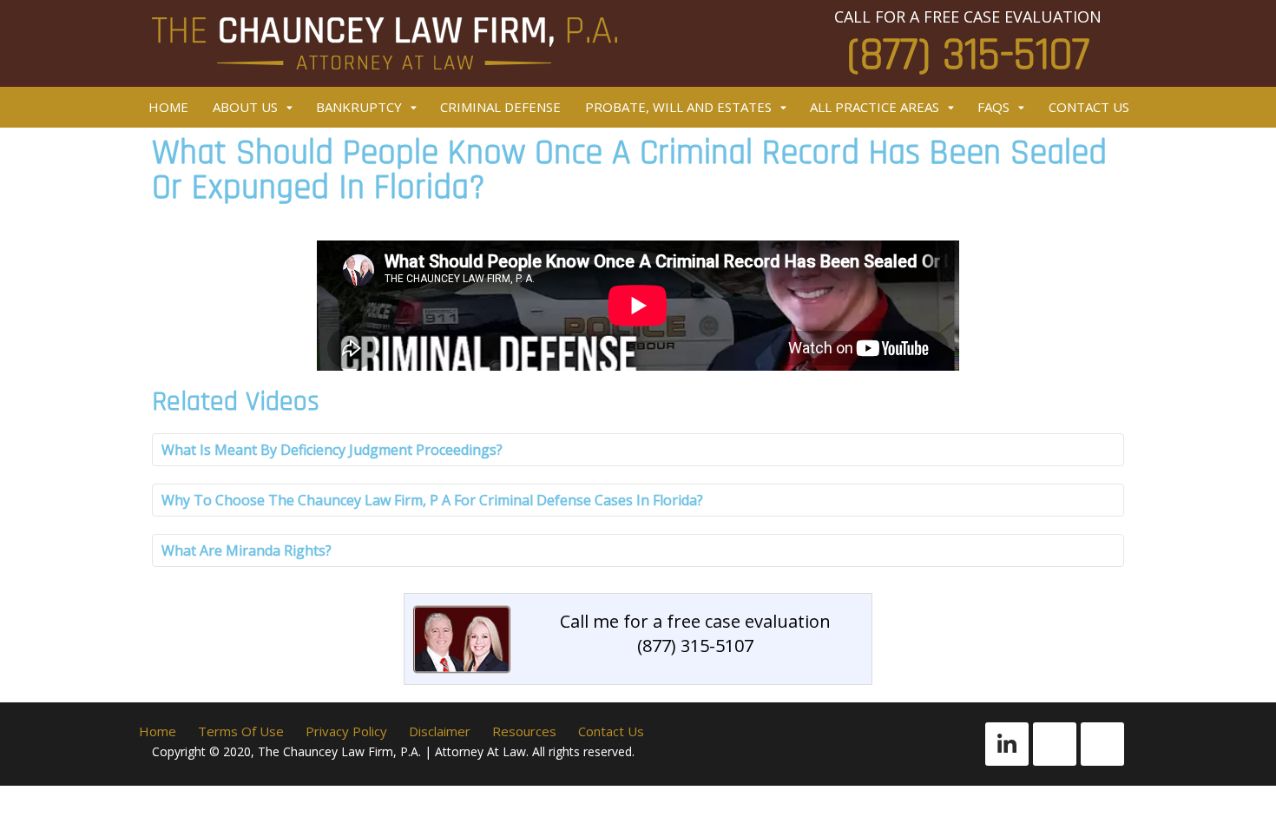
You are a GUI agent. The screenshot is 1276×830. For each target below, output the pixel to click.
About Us (245, 106)
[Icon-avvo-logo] (1054, 744)
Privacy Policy (346, 731)
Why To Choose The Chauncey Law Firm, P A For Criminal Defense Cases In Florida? (432, 500)
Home (168, 106)
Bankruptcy (359, 106)
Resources (524, 731)
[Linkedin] (1007, 744)
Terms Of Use (241, 731)
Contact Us (1089, 106)
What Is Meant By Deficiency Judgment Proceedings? (332, 449)
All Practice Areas (874, 106)
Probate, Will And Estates (678, 106)
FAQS (993, 106)
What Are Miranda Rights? (246, 550)
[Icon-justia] (1102, 744)
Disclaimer (439, 731)
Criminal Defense (500, 106)
